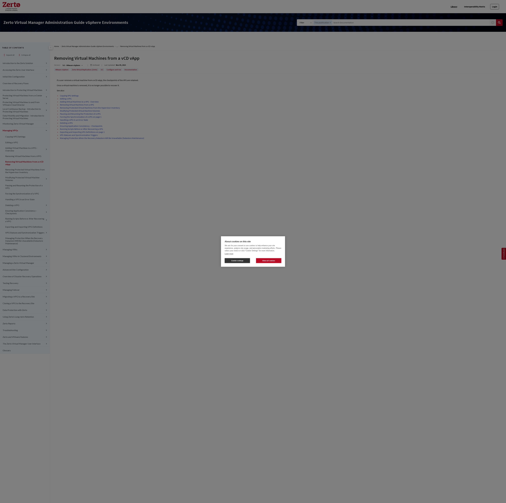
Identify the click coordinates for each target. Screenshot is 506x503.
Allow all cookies (268, 261)
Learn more (229, 254)
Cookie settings (237, 261)
